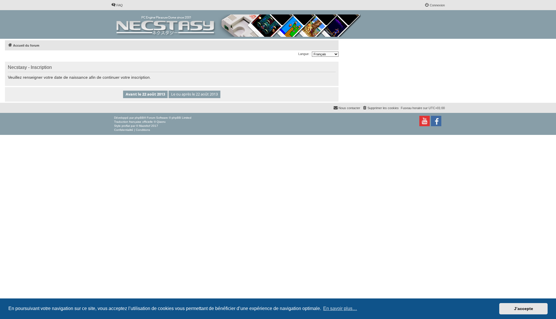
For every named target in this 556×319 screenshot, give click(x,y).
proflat (126, 125)
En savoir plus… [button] (340, 308)
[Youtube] (424, 121)
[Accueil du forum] (239, 24)
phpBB (139, 117)
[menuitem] (117, 5)
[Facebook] (436, 121)
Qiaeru (161, 121)
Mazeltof (144, 125)
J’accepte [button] (523, 308)
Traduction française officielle (133, 121)
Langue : (304, 54)
